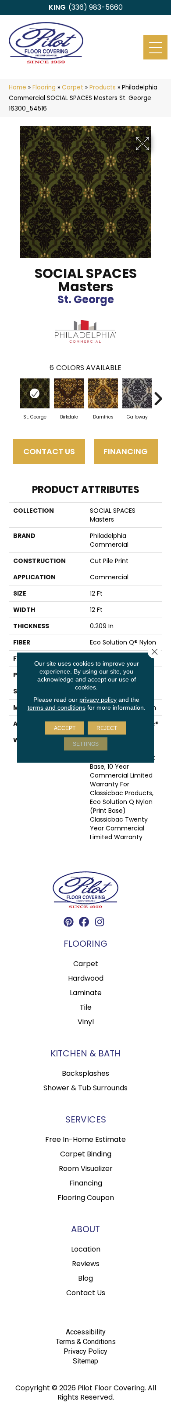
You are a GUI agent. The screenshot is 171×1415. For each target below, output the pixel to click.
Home (17, 87)
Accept (64, 728)
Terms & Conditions (86, 1341)
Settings (86, 744)
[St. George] (35, 393)
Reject (106, 728)
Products (102, 87)
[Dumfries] (103, 393)
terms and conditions (57, 707)
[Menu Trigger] (155, 47)
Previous (13, 394)
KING (57, 7)
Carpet (72, 87)
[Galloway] (137, 393)
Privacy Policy (85, 1351)
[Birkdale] (69, 393)
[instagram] (99, 923)
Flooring (44, 87)
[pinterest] (69, 923)
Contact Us (49, 451)
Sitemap (85, 1361)
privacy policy (98, 699)
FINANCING (125, 451)
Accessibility (86, 1332)
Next (157, 394)
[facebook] (84, 923)
